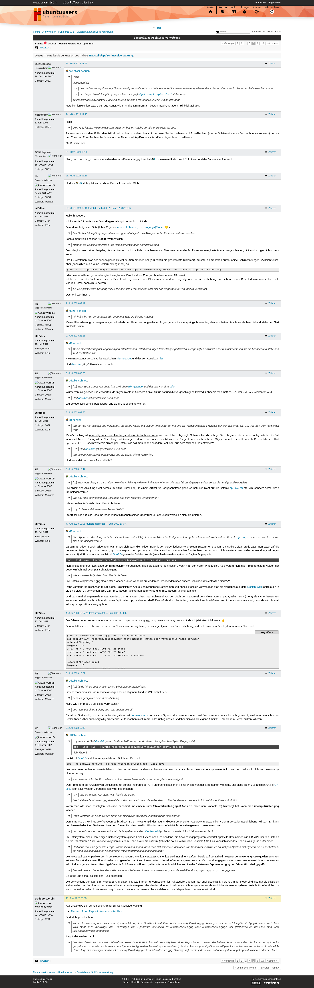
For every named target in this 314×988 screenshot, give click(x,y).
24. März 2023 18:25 (76, 63)
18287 (48, 80)
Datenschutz (147, 982)
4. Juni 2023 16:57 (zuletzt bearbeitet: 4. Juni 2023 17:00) (96, 613)
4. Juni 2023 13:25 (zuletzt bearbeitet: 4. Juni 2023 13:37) (96, 523)
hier (161, 358)
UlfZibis (40, 208)
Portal (210, 7)
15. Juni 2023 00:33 (76, 898)
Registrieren (274, 2)
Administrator (140, 715)
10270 (48, 197)
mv (236, 488)
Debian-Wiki (254, 587)
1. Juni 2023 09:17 (75, 303)
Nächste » (272, 43)
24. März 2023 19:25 (76, 114)
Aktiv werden (49, 32)
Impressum (160, 982)
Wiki (233, 7)
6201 (47, 919)
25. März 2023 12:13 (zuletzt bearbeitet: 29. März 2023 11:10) (98, 208)
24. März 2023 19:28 (76, 152)
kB (36, 176)
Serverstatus (174, 982)
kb (155, 159)
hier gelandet (124, 358)
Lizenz (126, 982)
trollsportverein (45, 898)
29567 (48, 127)
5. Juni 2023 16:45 (75, 728)
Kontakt (135, 982)
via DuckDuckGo (272, 31)
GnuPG (117, 554)
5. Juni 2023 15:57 (75, 673)
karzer (72, 311)
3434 (47, 220)
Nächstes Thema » (269, 967)
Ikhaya (244, 7)
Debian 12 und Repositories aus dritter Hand (97, 911)
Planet (257, 7)
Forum (222, 7)
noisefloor (74, 71)
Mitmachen (272, 7)
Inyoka (48, 979)
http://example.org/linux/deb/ (155, 94)
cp (231, 488)
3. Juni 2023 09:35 (75, 412)
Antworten (44, 47)
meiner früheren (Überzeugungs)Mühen (140, 227)
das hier (76, 364)
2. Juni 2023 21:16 (75, 335)
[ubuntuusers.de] (55, 15)
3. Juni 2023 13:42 (75, 469)
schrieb (85, 71)
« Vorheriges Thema (245, 967)
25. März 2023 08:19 (76, 175)
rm (241, 488)
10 (262, 43)
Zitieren (272, 63)
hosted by (38, 2)
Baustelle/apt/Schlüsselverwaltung (95, 32)
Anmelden (260, 2)
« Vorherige (228, 43)
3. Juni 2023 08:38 (75, 373)
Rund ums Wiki (66, 32)
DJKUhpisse (43, 64)
